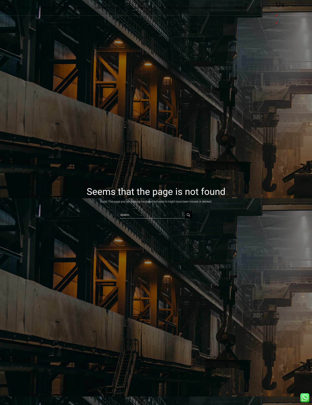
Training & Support (291, 23)
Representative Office (293, 15)
